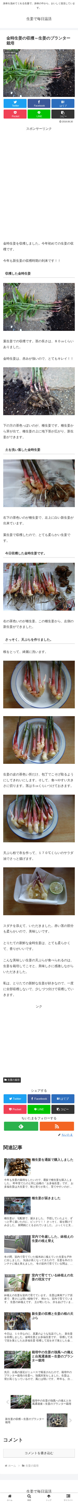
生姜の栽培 (14, 1079)
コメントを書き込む (39, 1453)
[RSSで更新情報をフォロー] (57, 1126)
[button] (62, 114)
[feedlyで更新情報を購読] (21, 1126)
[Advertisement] (39, 177)
